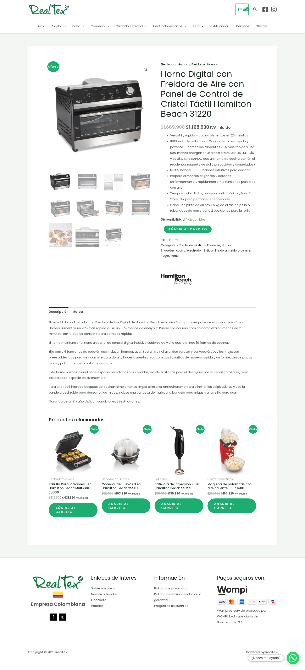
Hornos (212, 64)
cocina (180, 251)
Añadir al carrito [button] (65, 510)
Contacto (98, 600)
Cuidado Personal (129, 26)
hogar (165, 256)
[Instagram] (274, 9)
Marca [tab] (77, 311)
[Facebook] (265, 9)
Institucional (219, 26)
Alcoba (56, 26)
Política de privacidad (171, 588)
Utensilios (242, 26)
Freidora (221, 251)
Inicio (41, 26)
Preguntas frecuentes (171, 606)
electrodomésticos (200, 251)
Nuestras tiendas (104, 594)
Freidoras (199, 64)
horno (175, 256)
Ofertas (262, 26)
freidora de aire (239, 251)
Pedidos (97, 606)
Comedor (97, 26)
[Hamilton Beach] (176, 279)
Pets (196, 26)
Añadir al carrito (187, 229)
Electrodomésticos (167, 26)
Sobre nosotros (103, 588)
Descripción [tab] (58, 311)
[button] (255, 9)
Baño (76, 26)
